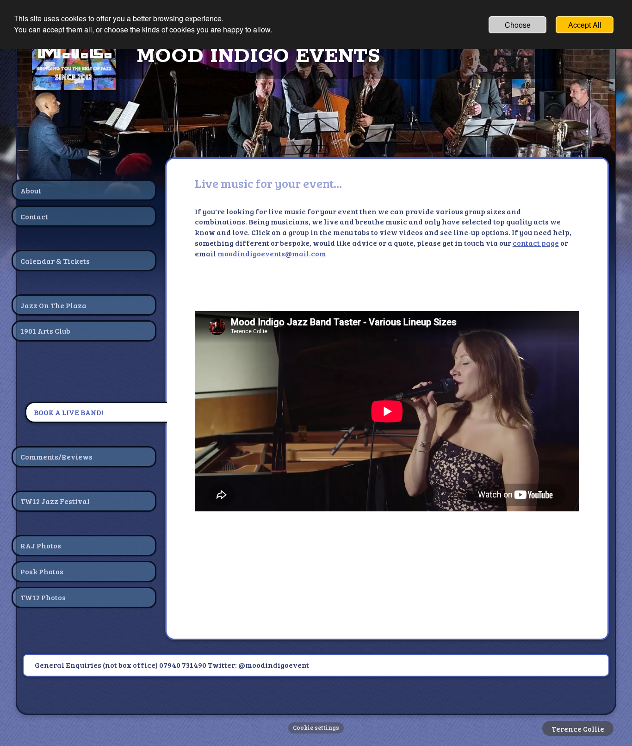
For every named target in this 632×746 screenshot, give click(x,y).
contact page (536, 243)
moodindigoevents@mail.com (271, 253)
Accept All (584, 24)
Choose (518, 24)
